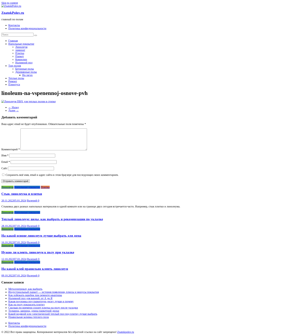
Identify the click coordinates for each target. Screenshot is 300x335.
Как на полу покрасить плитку (26, 304)
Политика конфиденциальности (27, 28)
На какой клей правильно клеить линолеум (34, 269)
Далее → (13, 110)
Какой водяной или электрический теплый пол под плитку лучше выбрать (52, 313)
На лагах (27, 75)
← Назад (13, 107)
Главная (13, 40)
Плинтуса (14, 84)
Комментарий (10, 149)
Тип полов (14, 65)
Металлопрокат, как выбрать (25, 288)
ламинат (20, 50)
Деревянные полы (26, 71)
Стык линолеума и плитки (21, 194)
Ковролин (21, 59)
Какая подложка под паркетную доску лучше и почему (41, 301)
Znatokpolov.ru (125, 331)
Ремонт (12, 81)
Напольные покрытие (21, 43)
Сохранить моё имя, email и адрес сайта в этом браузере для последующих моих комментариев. (62, 174)
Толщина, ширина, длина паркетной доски (33, 310)
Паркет (19, 56)
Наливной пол (23, 62)
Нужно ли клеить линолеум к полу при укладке (37, 252)
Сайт (4, 168)
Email (5, 161)
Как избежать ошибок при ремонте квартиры (35, 295)
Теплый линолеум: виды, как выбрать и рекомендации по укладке (52, 219)
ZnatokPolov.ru (12, 13)
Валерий (32, 200)
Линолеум (21, 46)
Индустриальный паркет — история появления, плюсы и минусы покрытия (53, 292)
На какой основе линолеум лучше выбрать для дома (41, 235)
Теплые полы (16, 78)
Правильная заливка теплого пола (28, 317)
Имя (5, 155)
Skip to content (9, 2)
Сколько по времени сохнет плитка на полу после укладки (43, 307)
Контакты (14, 25)
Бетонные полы (24, 68)
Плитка (19, 53)
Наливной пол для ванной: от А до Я (30, 298)
